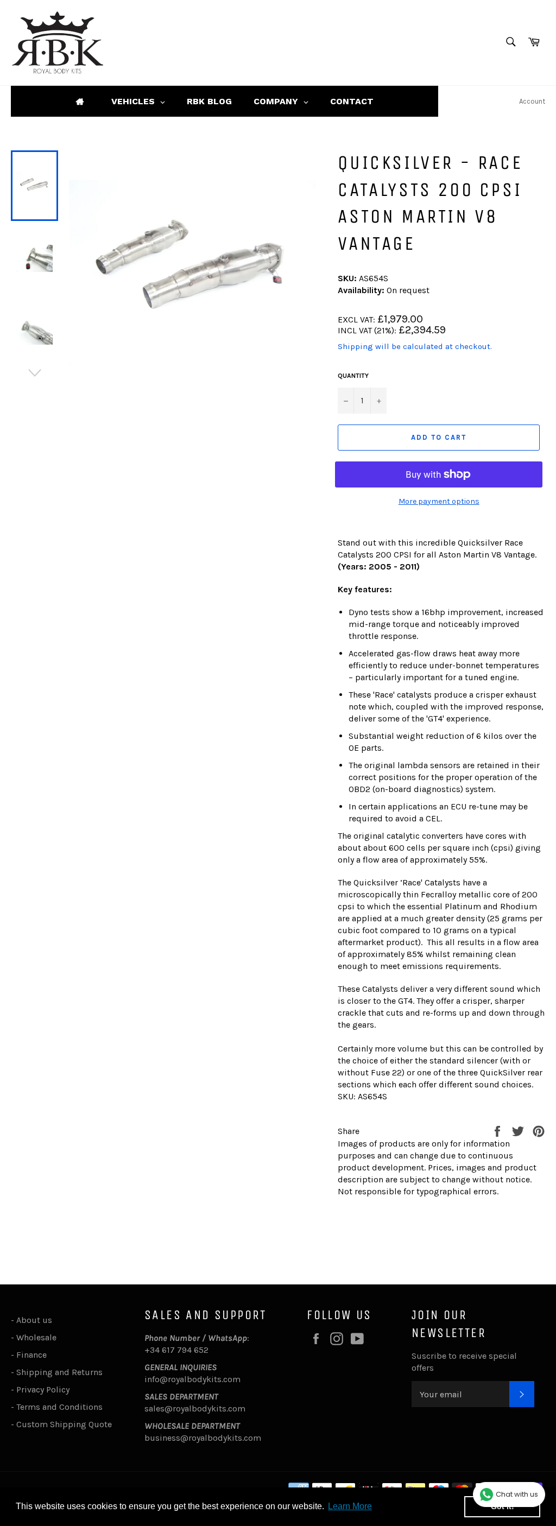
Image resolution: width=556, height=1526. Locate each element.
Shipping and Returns (59, 1372)
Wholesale (38, 1337)
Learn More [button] (350, 1506)
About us (34, 1320)
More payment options (439, 501)
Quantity (353, 375)
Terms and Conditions (59, 1407)
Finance (31, 1355)
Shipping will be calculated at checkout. (415, 346)
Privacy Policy (43, 1389)
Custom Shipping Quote (64, 1424)
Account (532, 101)
